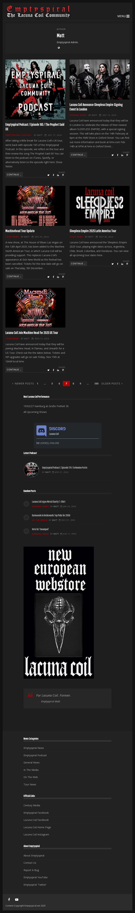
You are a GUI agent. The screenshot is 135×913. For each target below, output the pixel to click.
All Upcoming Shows (35, 412)
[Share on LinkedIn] (58, 175)
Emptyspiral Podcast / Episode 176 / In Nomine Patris (31, 469)
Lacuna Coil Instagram (36, 834)
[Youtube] (16, 899)
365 (96, 383)
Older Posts (110, 383)
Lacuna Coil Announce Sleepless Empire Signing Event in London (100, 79)
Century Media (32, 805)
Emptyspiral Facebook (36, 812)
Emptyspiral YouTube (36, 877)
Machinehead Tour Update (35, 206)
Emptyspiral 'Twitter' (35, 884)
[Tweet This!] (48, 175)
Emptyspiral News (34, 748)
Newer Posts (24, 383)
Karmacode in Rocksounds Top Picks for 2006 (51, 515)
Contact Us (30, 862)
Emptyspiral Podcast (18, 135)
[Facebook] (8, 899)
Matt (40, 135)
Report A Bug (31, 870)
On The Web (31, 777)
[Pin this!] (63, 175)
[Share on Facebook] (54, 175)
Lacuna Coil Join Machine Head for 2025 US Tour (35, 308)
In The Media (39, 520)
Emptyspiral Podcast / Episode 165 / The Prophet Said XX (35, 89)
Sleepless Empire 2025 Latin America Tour (100, 206)
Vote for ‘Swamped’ (40, 529)
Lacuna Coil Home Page (37, 827)
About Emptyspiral (34, 855)
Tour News (12, 237)
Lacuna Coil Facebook (36, 820)
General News (78, 115)
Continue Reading (15, 174)
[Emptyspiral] (38, 17)
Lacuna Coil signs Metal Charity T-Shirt (48, 501)
